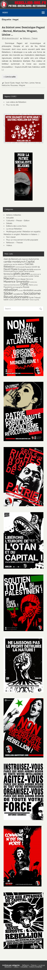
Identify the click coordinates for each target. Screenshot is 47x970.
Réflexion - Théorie (30, 38)
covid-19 (36, 267)
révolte (20, 290)
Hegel (17, 83)
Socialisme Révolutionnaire (22, 295)
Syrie (31, 297)
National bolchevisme (12, 285)
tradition (11, 299)
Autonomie (33, 259)
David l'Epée (10, 83)
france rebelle (29, 271)
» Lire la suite (10, 77)
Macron (9, 278)
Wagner (22, 85)
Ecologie (22, 269)
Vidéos (9, 245)
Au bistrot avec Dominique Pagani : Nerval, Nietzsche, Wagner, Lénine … (23, 30)
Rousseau (14, 85)
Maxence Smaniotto (16, 281)
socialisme (18, 294)
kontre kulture (12, 276)
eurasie (30, 269)
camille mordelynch (15, 261)
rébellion (11, 290)
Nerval (37, 83)
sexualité (37, 290)
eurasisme (37, 269)
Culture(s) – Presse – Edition (18, 220)
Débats (9, 223)
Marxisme (29, 279)
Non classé (11, 237)
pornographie (17, 287)
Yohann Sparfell (34, 299)
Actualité (10, 218)
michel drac (33, 282)
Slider (8, 293)
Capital (30, 261)
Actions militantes (13, 215)
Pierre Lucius (33, 285)
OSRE (24, 284)
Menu (5, 12)
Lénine (31, 83)
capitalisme (8, 264)
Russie (26, 287)
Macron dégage (20, 279)
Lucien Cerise (33, 276)
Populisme (8, 287)
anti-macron (23, 259)
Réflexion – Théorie (14, 243)
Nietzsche (6, 85)
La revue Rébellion (14, 229)
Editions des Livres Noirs (16, 226)
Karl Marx (24, 83)
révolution (28, 290)
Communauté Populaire (23, 267)
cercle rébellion (18, 264)
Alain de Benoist (11, 259)
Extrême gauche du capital (13, 271)
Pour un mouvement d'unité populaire (22, 240)
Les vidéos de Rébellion (16, 102)
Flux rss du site (12, 105)
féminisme (8, 274)
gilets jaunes (21, 273)
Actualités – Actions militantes (31, 967)
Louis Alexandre (22, 276)
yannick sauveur (21, 299)
